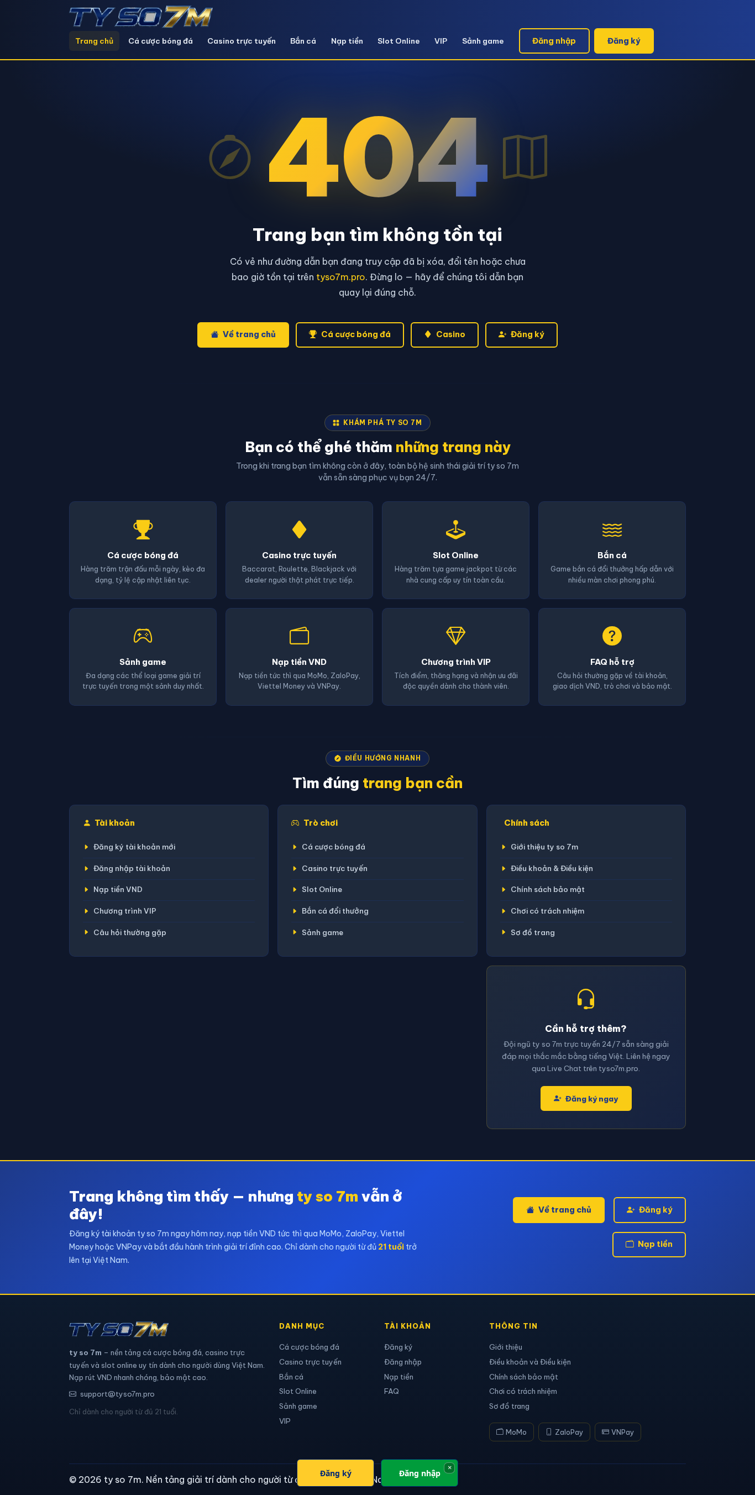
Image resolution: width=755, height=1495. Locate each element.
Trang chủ (94, 41)
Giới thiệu (505, 1346)
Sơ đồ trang (533, 932)
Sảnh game (483, 41)
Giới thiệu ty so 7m (544, 847)
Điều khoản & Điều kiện (552, 868)
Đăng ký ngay (591, 1099)
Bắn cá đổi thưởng (335, 911)
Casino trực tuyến (241, 41)
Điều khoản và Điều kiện (530, 1361)
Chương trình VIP (124, 911)
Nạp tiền (347, 41)
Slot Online (399, 41)
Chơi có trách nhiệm (547, 911)
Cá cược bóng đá (160, 41)
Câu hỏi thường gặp (129, 932)
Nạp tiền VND (118, 889)
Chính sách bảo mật (548, 889)
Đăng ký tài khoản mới (134, 847)
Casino (450, 334)
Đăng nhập (554, 41)
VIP (440, 41)
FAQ (391, 1391)
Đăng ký (623, 41)
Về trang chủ (249, 334)
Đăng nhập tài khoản (131, 868)
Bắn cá (303, 41)
